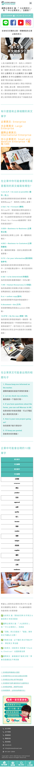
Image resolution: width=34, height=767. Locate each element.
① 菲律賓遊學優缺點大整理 (10, 672)
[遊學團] (13, 763)
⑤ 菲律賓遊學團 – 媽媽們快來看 (12, 687)
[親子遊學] (4, 762)
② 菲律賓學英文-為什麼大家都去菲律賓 (14, 676)
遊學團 (13, 765)
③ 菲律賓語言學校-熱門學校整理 (12, 680)
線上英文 (21, 765)
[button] (30, 3)
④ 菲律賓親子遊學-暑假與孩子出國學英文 (15, 683)
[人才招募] (30, 763)
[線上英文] (21, 762)
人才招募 (30, 765)
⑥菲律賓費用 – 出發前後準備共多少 (13, 690)
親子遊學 (4, 765)
